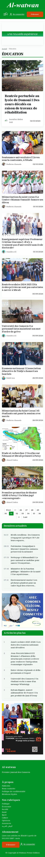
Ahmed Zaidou (12, 460)
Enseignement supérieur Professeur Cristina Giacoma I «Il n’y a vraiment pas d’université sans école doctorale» (22, 243)
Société (5, 809)
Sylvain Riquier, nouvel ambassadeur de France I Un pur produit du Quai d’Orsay (24, 693)
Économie (6, 807)
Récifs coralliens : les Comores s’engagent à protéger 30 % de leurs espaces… (25, 538)
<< (15, 510)
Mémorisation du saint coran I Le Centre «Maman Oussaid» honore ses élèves (22, 200)
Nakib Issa (10, 378)
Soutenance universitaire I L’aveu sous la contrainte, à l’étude (21, 159)
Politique (6, 804)
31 (11, 513)
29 (38, 510)
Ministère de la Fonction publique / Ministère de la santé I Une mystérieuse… (25, 571)
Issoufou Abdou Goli (16, 120)
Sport (4, 815)
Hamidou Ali (11, 252)
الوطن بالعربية (7, 826)
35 (34, 513)
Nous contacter (8, 789)
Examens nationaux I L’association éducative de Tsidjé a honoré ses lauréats (21, 371)
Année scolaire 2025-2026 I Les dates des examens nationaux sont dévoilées (25, 645)
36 (39, 513)
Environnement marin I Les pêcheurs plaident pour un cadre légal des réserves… (24, 583)
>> (19, 517)
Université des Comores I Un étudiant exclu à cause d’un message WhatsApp (24, 681)
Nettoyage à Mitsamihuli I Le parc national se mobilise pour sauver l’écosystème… (25, 560)
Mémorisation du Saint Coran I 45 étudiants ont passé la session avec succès (21, 413)
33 (23, 513)
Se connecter (18, 14)
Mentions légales (9, 794)
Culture (5, 818)
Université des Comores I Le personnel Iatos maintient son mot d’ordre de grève (21, 329)
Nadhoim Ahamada (13, 164)
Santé (4, 812)
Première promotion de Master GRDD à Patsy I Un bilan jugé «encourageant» (19, 495)
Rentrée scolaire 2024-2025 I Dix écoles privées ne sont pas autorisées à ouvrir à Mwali (22, 287)
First (8, 510)
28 (32, 510)
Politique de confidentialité (13, 791)
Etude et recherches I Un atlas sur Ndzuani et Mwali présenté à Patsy (21, 454)
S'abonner (35, 14)
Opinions (6, 820)
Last (25, 517)
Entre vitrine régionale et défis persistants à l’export (25, 671)
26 (21, 510)
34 (28, 513)
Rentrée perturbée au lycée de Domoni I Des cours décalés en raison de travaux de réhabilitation (22, 104)
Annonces (6, 823)
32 (17, 513)
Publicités (6, 786)
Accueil (4, 49)
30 (5, 513)
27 (26, 510)
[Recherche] (6, 14)
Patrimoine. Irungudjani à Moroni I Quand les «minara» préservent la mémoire (24, 549)
